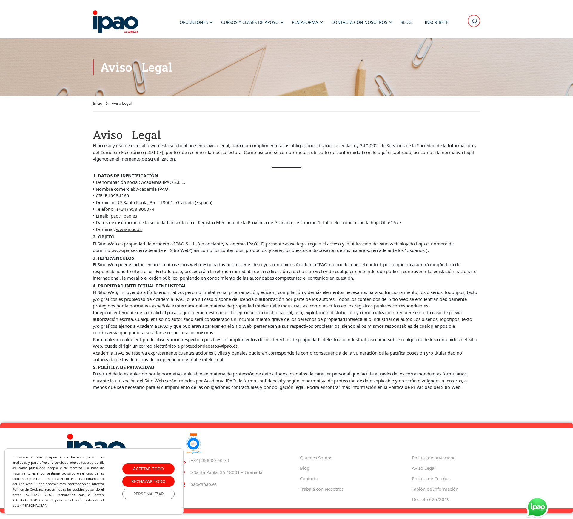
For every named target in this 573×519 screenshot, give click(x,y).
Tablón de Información (435, 489)
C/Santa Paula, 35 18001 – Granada (225, 472)
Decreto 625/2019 (431, 499)
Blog (406, 22)
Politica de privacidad (434, 458)
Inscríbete (437, 22)
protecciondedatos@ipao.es (209, 346)
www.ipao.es (129, 229)
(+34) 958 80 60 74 (209, 460)
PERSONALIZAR (148, 494)
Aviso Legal (423, 468)
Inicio (97, 103)
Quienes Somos (316, 458)
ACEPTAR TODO (148, 469)
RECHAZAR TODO (148, 481)
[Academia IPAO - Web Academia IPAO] (115, 22)
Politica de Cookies (431, 478)
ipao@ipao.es (123, 216)
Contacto (309, 478)
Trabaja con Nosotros (322, 489)
